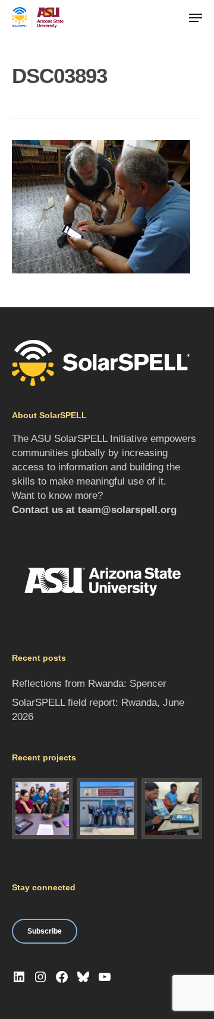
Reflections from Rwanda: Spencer (89, 683)
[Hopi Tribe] (107, 808)
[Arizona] (42, 808)
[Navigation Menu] (195, 18)
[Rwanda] (171, 808)
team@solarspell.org (127, 509)
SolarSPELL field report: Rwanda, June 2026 (98, 709)
